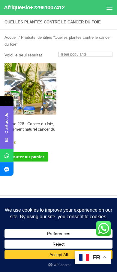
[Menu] (109, 7)
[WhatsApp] (7, 155)
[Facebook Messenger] (7, 169)
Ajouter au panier (26, 156)
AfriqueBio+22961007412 (34, 8)
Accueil (10, 37)
